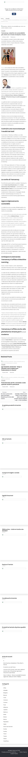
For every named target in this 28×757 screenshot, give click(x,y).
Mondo (5, 717)
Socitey (5, 731)
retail (24, 332)
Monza (5, 719)
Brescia (5, 695)
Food (4, 704)
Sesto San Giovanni (8, 726)
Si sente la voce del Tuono (9, 667)
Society (5, 729)
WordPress (6, 741)
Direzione (12, 372)
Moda (4, 714)
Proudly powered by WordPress (9, 752)
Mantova (5, 712)
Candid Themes (14, 753)
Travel (4, 733)
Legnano (5, 709)
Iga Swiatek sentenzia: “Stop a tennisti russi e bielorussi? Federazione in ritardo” (11, 368)
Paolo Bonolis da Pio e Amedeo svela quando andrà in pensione (13, 383)
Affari (4, 688)
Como (4, 697)
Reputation (6, 721)
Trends (5, 736)
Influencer (5, 707)
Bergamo (5, 692)
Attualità (3, 30)
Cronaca (5, 702)
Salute (4, 724)
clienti (3, 67)
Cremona (5, 700)
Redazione (13, 37)
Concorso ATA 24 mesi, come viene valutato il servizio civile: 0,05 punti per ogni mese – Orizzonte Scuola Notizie (14, 671)
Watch (5, 738)
